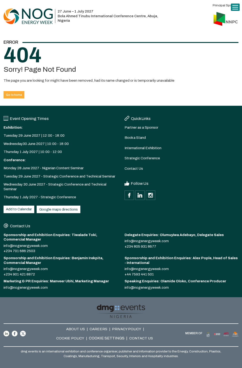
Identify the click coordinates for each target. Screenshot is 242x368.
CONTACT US (141, 338)
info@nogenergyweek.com (26, 246)
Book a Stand (135, 138)
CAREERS (98, 329)
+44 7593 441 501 (139, 274)
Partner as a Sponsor (141, 127)
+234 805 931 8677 (140, 246)
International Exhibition (143, 148)
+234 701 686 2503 (19, 251)
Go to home (14, 95)
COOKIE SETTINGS (107, 338)
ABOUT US (75, 329)
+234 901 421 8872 (19, 274)
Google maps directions (58, 209)
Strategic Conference (142, 158)
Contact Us (134, 168)
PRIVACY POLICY (126, 329)
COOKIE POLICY (70, 338)
